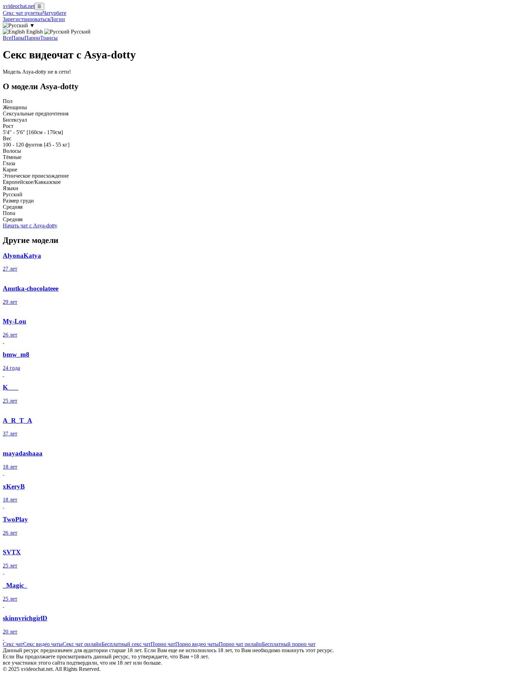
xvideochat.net (19, 6)
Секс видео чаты (43, 644)
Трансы (49, 38)
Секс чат (13, 644)
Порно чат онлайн (240, 644)
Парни (32, 38)
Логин (57, 19)
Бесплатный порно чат (289, 644)
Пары (18, 38)
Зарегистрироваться (26, 19)
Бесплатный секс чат (126, 644)
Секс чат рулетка (23, 13)
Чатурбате (54, 13)
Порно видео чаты (197, 644)
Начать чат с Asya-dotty (30, 225)
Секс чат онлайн (82, 644)
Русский (80, 32)
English (34, 32)
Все (7, 38)
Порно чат (163, 644)
